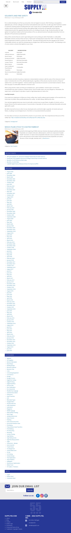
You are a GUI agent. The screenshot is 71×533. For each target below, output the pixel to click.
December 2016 (11, 283)
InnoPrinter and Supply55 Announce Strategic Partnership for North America (27, 158)
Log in (8, 474)
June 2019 (9, 235)
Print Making (10, 429)
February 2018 (10, 258)
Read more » (46, 138)
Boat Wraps (10, 364)
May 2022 (9, 191)
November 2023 (11, 180)
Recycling (9, 432)
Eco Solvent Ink (11, 389)
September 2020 (11, 217)
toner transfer (10, 445)
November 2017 (11, 264)
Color (8, 371)
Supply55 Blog (41, 7)
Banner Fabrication (12, 362)
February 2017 (10, 280)
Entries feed (10, 476)
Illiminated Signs (11, 400)
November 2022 (11, 189)
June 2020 (9, 220)
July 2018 (9, 251)
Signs (8, 441)
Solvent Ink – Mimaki (12, 443)
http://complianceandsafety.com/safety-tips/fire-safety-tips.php (28, 117)
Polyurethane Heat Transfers (14, 427)
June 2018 (9, 253)
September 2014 (11, 323)
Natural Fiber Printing (12, 412)
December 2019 (11, 227)
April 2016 (9, 298)
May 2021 (9, 202)
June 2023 (9, 184)
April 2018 (9, 256)
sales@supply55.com (34, 525)
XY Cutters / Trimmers (12, 467)
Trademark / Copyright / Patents (14, 529)
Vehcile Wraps (10, 456)
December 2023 (11, 179)
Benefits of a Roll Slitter (13, 162)
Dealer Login (9, 523)
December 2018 (11, 244)
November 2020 (11, 213)
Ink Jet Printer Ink (11, 403)
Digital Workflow (11, 383)
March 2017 (10, 278)
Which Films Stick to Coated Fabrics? (22, 127)
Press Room (9, 525)
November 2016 (11, 285)
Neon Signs (10, 414)
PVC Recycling (10, 430)
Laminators (10, 407)
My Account (16, 2)
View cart (8, 2)
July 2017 (9, 271)
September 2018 (11, 249)
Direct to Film (10, 385)
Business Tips (10, 369)
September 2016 (11, 289)
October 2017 (10, 265)
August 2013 (10, 347)
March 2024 (10, 177)
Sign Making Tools (11, 438)
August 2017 (10, 269)
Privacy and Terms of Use (12, 527)
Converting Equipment (13, 373)
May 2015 (9, 312)
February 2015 (10, 318)
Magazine (9, 409)
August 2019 (10, 233)
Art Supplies (10, 360)
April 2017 (9, 276)
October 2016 (10, 287)
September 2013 (11, 345)
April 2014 (9, 332)
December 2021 (11, 193)
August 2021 (10, 197)
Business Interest (11, 367)
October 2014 (10, 321)
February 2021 (10, 208)
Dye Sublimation (11, 387)
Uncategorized (13, 121)
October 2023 (10, 182)
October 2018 (10, 247)
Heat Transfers (13, 146)
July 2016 (9, 292)
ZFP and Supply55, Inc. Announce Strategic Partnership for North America (26, 156)
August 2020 (10, 218)
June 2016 (9, 294)
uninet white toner (12, 450)
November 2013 (11, 341)
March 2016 (10, 300)
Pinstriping (9, 425)
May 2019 (9, 236)
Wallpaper (9, 461)
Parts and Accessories (13, 421)
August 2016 (10, 291)
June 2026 (9, 173)
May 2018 (9, 255)
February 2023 (10, 186)
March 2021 (10, 206)
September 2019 (11, 231)
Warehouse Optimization (13, 463)
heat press (10, 394)
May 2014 (9, 330)
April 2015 (9, 314)
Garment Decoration (12, 392)
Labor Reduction (11, 405)
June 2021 (9, 200)
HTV (8, 398)
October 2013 (10, 343)
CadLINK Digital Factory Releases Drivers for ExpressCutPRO (22, 164)
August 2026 (10, 171)
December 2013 (11, 339)
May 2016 (9, 296)
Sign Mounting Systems (13, 439)
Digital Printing (10, 382)
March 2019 (10, 240)
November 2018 (11, 245)
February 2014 (10, 336)
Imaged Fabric (10, 401)
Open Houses (10, 418)
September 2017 (11, 267)
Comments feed (11, 478)
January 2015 (10, 320)
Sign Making (10, 436)
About (8, 518)
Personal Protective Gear (13, 423)
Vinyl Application (11, 457)
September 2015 (11, 309)
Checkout (29, 2)
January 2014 (10, 338)
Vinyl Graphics (10, 459)
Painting (9, 420)
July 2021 (9, 199)
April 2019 (9, 238)
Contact (8, 522)
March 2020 (10, 224)
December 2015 (11, 303)
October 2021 (10, 195)
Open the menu (6, 5)
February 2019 (10, 242)
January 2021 (10, 209)
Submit (30, 490)
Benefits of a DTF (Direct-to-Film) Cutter (17, 160)
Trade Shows (10, 447)
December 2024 (11, 175)
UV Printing (10, 454)
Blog (7, 520)
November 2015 (11, 305)
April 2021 (9, 204)
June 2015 (9, 311)
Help (23, 2)
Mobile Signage (11, 411)
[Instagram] (42, 497)
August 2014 (10, 325)
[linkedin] (46, 497)
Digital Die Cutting (11, 380)
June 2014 (9, 329)
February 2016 (10, 302)
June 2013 (9, 350)
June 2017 (9, 273)
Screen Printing (11, 434)
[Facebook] (38, 497)
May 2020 (9, 222)
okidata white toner (12, 416)
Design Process (11, 378)
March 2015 (10, 316)
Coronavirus (10, 374)
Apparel (9, 358)
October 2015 (10, 307)
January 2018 (10, 260)
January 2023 (10, 188)
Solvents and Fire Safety (16, 16)
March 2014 (10, 334)
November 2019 (11, 229)
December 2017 (11, 262)
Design (9, 376)
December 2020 (11, 211)
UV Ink (8, 452)
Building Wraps (11, 365)
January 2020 (10, 226)
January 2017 (10, 282)
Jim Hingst (12, 17)
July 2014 (9, 327)
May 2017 (9, 274)
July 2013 (9, 348)
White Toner (10, 465)
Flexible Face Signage (12, 391)
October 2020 (10, 215)
